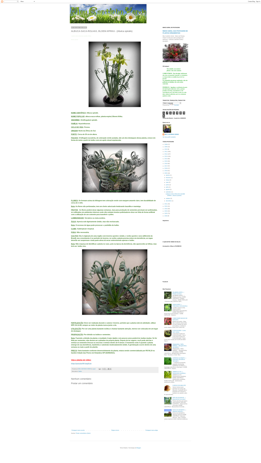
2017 (166, 166)
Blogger (139, 448)
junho (167, 185)
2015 (166, 161)
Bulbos (80, 371)
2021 (166, 204)
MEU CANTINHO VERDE (172, 134)
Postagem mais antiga (151, 430)
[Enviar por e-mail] (103, 369)
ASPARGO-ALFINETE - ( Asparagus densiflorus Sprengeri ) (179, 359)
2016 (166, 163)
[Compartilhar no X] (107, 369)
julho (167, 187)
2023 (166, 208)
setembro (168, 192)
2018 (166, 168)
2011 (166, 151)
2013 (166, 156)
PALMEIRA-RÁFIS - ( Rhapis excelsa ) (178, 293)
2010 (166, 149)
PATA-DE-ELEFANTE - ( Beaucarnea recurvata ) (179, 398)
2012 (166, 154)
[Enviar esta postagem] (99, 368)
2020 (166, 173)
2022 (166, 206)
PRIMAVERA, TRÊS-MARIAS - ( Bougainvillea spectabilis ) (180, 346)
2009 (166, 146)
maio (167, 182)
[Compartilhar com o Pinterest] (110, 369)
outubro (168, 198)
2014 (166, 158)
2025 (166, 213)
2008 (166, 144)
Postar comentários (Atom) (83, 433)
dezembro (169, 201)
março (168, 180)
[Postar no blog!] (105, 369)
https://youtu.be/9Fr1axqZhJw (81, 364)
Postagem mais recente (78, 430)
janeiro (168, 175)
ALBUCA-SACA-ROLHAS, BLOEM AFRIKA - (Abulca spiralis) (175, 194)
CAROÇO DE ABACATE (179, 385)
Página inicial (115, 430)
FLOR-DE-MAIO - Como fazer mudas (179, 331)
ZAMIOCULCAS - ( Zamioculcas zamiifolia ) (179, 372)
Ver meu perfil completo (169, 137)
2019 (166, 170)
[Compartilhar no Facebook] (109, 369)
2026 (166, 216)
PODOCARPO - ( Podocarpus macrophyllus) (180, 305)
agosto (168, 189)
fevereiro (168, 177)
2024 (166, 211)
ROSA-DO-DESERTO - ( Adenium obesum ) (179, 410)
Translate (176, 105)
